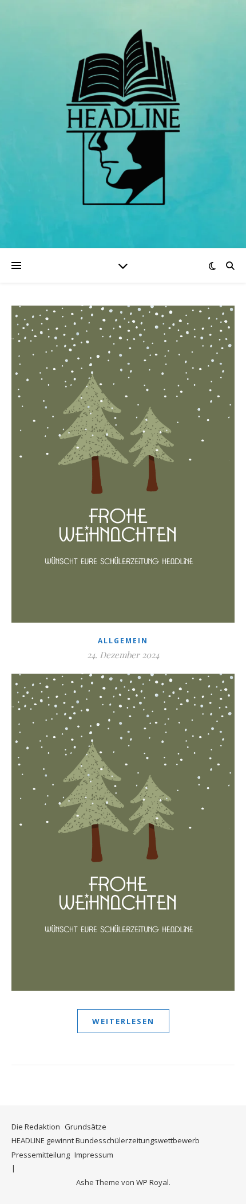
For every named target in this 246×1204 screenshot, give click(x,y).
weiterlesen (123, 1021)
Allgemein (123, 641)
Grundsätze (85, 1126)
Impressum (93, 1155)
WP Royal (152, 1182)
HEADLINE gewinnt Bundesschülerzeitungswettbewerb (105, 1140)
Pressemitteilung (40, 1155)
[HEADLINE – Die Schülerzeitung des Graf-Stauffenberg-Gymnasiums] (123, 117)
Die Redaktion (35, 1126)
